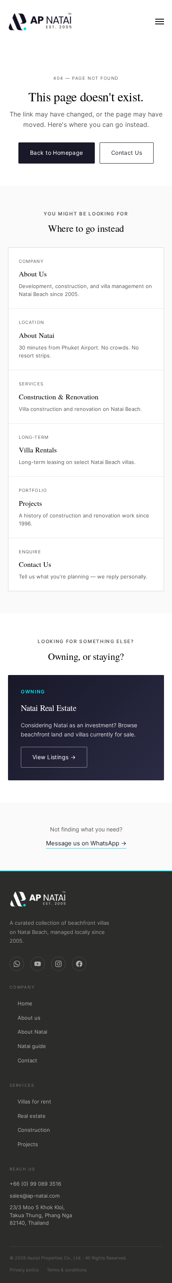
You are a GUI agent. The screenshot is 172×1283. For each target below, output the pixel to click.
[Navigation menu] (159, 21)
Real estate (32, 1116)
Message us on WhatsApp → (86, 843)
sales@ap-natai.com (35, 1195)
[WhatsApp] (17, 964)
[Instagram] (58, 964)
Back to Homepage (56, 152)
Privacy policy (24, 1270)
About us (29, 1018)
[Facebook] (79, 964)
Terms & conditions (67, 1270)
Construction (34, 1130)
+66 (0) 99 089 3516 (35, 1183)
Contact (27, 1060)
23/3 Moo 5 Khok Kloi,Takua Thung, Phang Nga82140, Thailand (41, 1215)
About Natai (32, 1031)
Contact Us (126, 152)
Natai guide (32, 1046)
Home (25, 1003)
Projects (28, 1144)
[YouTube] (37, 964)
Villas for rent (34, 1101)
